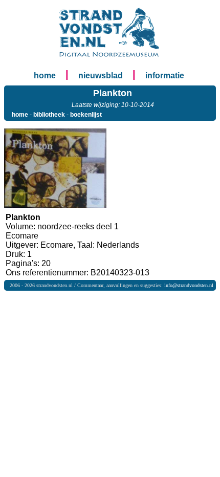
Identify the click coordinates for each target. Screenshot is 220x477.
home (45, 75)
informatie (164, 75)
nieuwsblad (100, 75)
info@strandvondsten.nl (188, 285)
